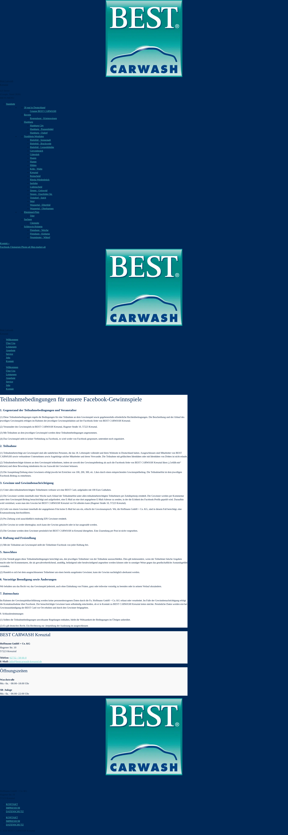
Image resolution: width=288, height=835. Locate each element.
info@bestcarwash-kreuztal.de (25, 661)
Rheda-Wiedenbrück (40, 179)
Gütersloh (34, 154)
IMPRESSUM (13, 808)
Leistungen (11, 347)
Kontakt (10, 361)
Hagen (33, 158)
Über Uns (10, 343)
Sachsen (28, 219)
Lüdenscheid (36, 187)
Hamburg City (37, 125)
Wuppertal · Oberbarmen (42, 208)
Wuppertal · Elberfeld (40, 205)
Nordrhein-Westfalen (34, 136)
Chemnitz (34, 223)
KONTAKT (12, 804)
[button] (7, 98)
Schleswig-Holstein (33, 226)
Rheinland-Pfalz (31, 212)
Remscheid (35, 176)
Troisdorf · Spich (38, 197)
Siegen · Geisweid (38, 190)
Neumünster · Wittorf (40, 237)
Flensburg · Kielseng (40, 233)
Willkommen (12, 339)
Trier (32, 215)
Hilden (33, 165)
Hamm (33, 161)
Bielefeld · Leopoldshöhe (42, 147)
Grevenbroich (36, 151)
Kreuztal (34, 172)
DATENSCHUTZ (15, 811)
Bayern (27, 114)
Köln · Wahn (36, 169)
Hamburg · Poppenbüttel (41, 129)
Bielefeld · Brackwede (40, 143)
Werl (32, 201)
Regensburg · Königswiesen (43, 118)
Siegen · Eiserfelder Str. (41, 194)
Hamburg (28, 122)
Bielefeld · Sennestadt (40, 140)
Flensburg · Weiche (39, 230)
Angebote (10, 350)
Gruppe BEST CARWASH (43, 111)
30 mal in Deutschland (34, 107)
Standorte (10, 104)
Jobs (8, 357)
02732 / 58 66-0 (18, 657)
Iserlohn (34, 183)
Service (9, 354)
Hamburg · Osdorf (39, 133)
